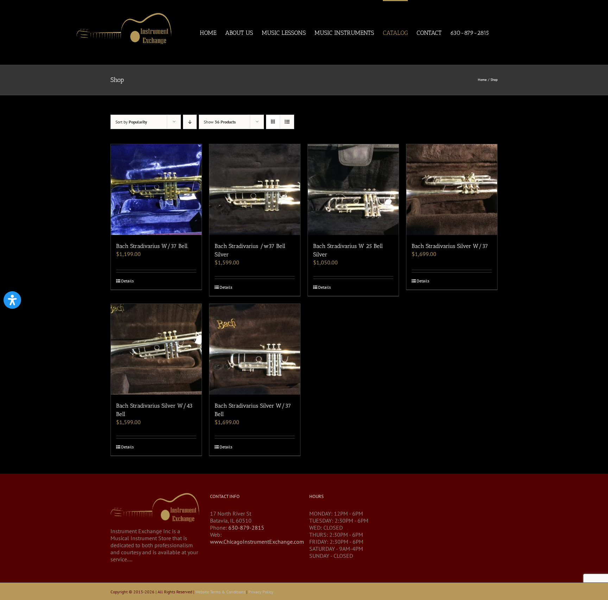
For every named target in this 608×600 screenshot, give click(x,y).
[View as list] (287, 122)
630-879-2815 (246, 527)
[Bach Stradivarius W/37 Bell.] (156, 189)
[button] (12, 300)
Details (127, 280)
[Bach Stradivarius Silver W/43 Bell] (156, 349)
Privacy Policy (260, 591)
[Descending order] (190, 122)
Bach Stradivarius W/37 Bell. (152, 246)
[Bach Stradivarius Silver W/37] (451, 189)
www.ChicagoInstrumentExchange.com (257, 541)
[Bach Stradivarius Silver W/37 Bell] (254, 349)
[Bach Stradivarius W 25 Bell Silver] (353, 189)
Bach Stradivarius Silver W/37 (450, 246)
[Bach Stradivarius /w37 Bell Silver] (254, 189)
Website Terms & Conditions (220, 591)
